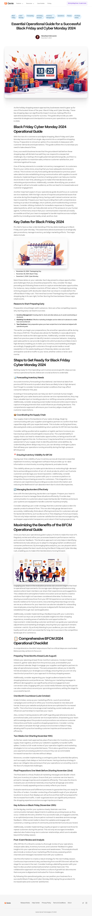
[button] (19, 3)
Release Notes (25, 903)
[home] (9, 3)
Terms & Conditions (59, 903)
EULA (70, 903)
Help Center (36, 903)
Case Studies (40, 3)
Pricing (49, 3)
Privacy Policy (46, 903)
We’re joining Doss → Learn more (77, 3)
